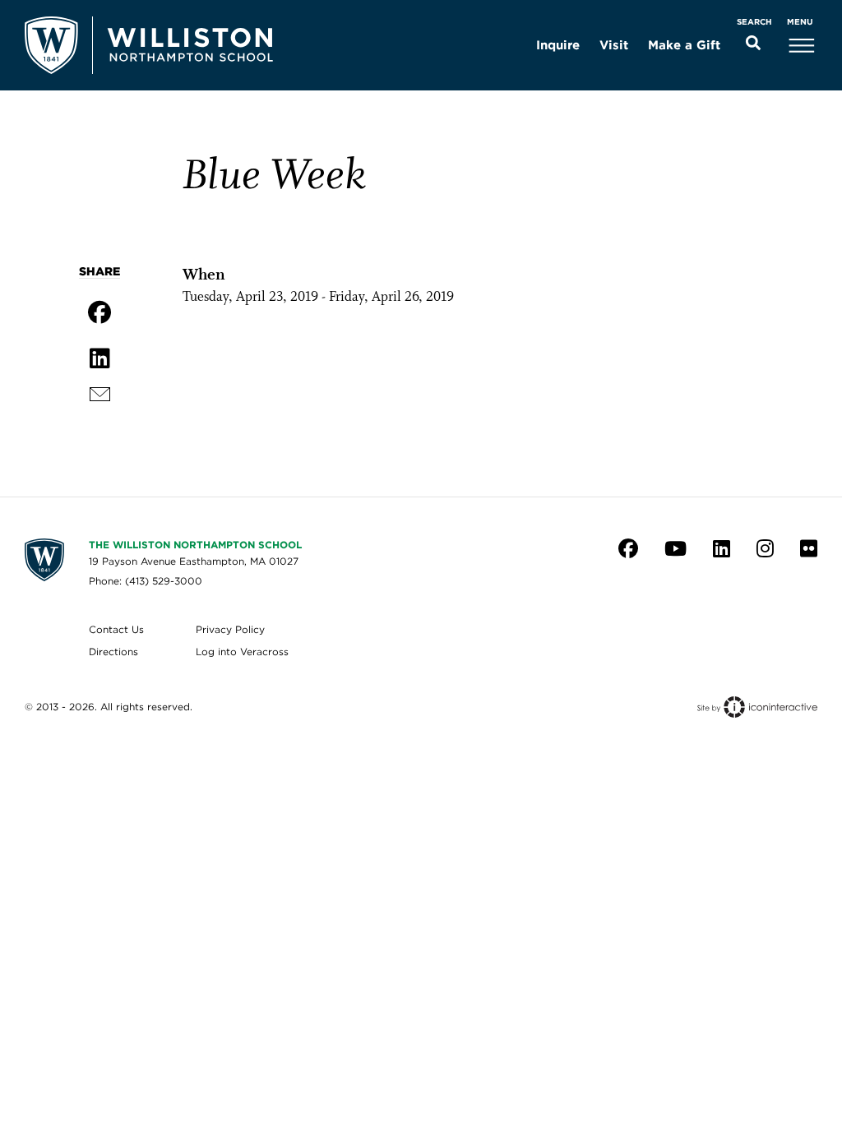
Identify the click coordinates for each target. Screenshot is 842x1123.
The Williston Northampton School (195, 544)
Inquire (558, 45)
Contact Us (116, 629)
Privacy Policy (230, 629)
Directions (113, 651)
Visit (613, 45)
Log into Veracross (242, 651)
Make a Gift (684, 45)
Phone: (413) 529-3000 (145, 581)
